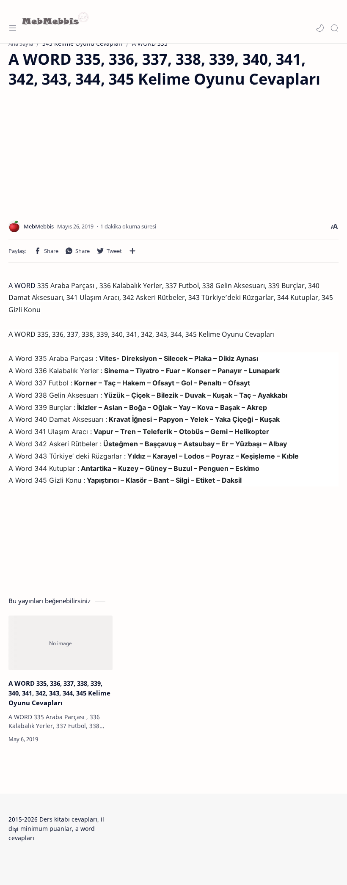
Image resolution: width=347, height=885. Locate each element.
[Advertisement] (79, 148)
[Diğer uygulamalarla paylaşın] (132, 251)
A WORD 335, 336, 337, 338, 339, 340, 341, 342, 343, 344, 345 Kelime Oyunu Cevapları (59, 693)
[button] (320, 28)
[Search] (334, 28)
